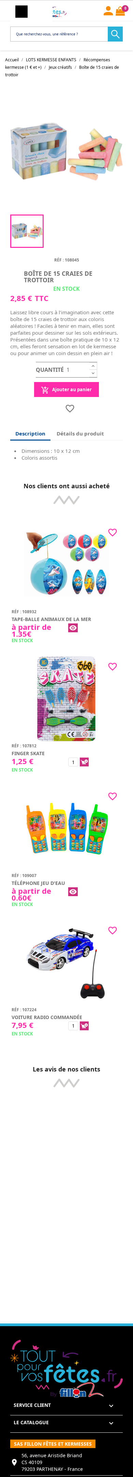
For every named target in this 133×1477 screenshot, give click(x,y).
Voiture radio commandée (47, 1017)
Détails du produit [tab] (80, 433)
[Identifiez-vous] (108, 10)
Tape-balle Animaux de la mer (51, 619)
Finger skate (28, 753)
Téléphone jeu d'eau (38, 883)
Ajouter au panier (71, 389)
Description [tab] (30, 433)
